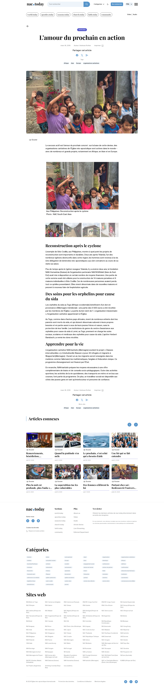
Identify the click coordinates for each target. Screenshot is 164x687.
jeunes (66, 584)
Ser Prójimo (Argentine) (33, 665)
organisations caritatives (91, 63)
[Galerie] (82, 184)
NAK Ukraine (105, 652)
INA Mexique (124, 621)
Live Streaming (79, 528)
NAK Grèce (86, 640)
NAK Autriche (124, 633)
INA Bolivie (123, 616)
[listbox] (129, 4)
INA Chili (66, 621)
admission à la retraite (33, 577)
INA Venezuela (106, 626)
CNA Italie (29, 643)
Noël (104, 570)
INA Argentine (106, 616)
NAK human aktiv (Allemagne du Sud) (51, 656)
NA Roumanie (87, 648)
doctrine (105, 577)
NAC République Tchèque (91, 636)
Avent (85, 570)
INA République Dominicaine (106, 622)
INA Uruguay (86, 626)
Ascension (68, 574)
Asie (72, 63)
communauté (49, 584)
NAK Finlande (30, 640)
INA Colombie (87, 621)
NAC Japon (67, 630)
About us (77, 513)
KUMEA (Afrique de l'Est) (128, 660)
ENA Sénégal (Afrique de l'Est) (90, 611)
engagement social (89, 564)
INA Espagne (49, 652)
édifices (123, 564)
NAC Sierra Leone (107, 610)
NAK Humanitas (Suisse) (71, 660)
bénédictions (30, 584)
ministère (105, 574)
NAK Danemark (106, 636)
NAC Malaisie (106, 630)
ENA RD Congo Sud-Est (90, 602)
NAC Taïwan (67, 633)
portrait (86, 577)
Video (129, 14)
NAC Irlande (124, 640)
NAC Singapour (50, 633)
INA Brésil (29, 621)
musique (29, 567)
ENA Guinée (86, 605)
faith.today (92, 14)
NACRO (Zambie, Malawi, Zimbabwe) (33, 661)
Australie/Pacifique (32, 564)
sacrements (124, 577)
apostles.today (47, 14)
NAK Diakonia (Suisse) (52, 660)
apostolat (67, 570)
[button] (30, 450)
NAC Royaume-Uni (126, 652)
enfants (48, 564)
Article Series (78, 525)
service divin (106, 581)
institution (124, 574)
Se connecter (117, 4)
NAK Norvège (30, 648)
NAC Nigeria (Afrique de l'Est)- (71, 611)
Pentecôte (86, 574)
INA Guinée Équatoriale (127, 602)
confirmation (124, 567)
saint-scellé (49, 581)
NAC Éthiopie (30, 605)
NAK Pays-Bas (124, 643)
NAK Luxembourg (50, 643)
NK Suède (67, 652)
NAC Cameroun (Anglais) (52, 602)
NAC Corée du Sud (88, 630)
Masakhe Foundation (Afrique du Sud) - (70, 656)
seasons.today (63, 14)
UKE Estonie (124, 636)
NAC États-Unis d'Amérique (72, 626)
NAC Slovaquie (106, 648)
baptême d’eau (31, 581)
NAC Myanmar (124, 630)
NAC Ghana (67, 605)
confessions (106, 564)
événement (49, 567)
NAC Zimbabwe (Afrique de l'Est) (91, 617)
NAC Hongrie (106, 640)
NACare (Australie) (126, 655)
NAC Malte (67, 643)
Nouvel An (30, 570)
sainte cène (68, 581)
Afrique (66, 63)
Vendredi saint (31, 574)
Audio (135, 14)
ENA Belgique (30, 636)
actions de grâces (107, 567)
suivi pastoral (68, 557)
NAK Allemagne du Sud (33, 652)
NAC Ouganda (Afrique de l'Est (53, 617)
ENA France (48, 640)
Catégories (98, 4)
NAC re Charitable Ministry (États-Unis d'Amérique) (110, 661)
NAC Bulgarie (49, 636)
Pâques (48, 574)
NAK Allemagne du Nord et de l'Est (110, 644)
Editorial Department (81, 532)
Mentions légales (100, 681)
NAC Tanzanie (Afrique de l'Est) (34, 617)
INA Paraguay (30, 626)
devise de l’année (88, 567)
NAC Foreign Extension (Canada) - (90, 656)
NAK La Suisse (87, 652)
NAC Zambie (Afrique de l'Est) (71, 617)
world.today (32, 14)
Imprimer (97, 45)
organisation (106, 557)
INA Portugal (68, 648)
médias (29, 560)
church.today (78, 14)
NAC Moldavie (87, 643)
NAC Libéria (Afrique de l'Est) (33, 611)
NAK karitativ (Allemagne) (91, 660)
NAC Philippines (31, 633)
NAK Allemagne (69, 640)
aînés (47, 557)
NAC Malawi (48, 610)
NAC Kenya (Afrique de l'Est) (127, 606)
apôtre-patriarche (50, 577)
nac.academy (68, 665)
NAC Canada (49, 621)
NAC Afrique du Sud (126, 610)
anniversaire (68, 567)
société (67, 564)
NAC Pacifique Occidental (110, 633)
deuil (85, 557)
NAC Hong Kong (125, 626)
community (106, 14)
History (48, 570)
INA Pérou (48, 626)
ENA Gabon (48, 605)
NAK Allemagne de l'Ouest (34, 655)
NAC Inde (29, 630)
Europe (78, 63)
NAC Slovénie (124, 648)
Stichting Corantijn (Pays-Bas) (53, 666)
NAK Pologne (49, 648)
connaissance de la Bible (128, 581)
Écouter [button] (34, 140)
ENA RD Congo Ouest (108, 602)
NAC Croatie (68, 636)
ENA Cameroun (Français (71, 602)
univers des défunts (89, 581)
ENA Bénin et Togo (32, 602)
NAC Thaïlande (87, 633)
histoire (29, 557)
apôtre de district (69, 577)
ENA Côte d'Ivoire (107, 605)
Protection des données (66, 681)
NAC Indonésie (49, 630)
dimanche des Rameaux (127, 570)
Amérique (105, 560)
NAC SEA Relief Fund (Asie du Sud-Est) (110, 656)
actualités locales (51, 560)
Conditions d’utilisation (84, 681)
